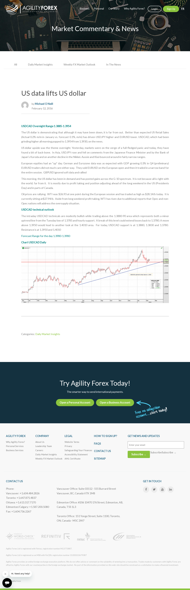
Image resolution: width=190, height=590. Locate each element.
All (15, 64)
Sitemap (100, 458)
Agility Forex (16, 436)
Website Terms (72, 442)
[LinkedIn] (170, 489)
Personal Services (15, 446)
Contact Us (102, 451)
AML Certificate (72, 458)
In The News (113, 64)
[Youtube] (162, 489)
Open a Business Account (115, 402)
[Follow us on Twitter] (154, 489)
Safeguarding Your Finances (78, 450)
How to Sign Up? (105, 436)
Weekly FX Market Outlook (79, 64)
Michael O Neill (44, 103)
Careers (39, 450)
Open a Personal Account (75, 402)
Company (42, 436)
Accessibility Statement (76, 454)
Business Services (14, 450)
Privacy (68, 446)
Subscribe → (138, 454)
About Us (39, 442)
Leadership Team (43, 446)
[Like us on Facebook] (146, 489)
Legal (69, 436)
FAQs (97, 443)
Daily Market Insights (40, 64)
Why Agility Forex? (15, 442)
